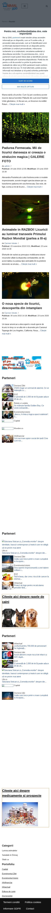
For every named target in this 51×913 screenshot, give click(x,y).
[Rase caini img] (20, 626)
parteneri (16, 37)
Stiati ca (5, 859)
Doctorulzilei (7, 896)
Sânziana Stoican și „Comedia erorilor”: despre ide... (24, 553)
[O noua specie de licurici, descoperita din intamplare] (25, 285)
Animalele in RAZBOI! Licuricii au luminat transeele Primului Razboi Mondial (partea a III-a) (25, 234)
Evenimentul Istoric (10, 878)
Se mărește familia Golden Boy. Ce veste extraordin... (29, 406)
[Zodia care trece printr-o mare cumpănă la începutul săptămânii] (7, 559)
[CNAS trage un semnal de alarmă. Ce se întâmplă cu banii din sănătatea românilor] (7, 388)
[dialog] (25, 60)
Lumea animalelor (9, 850)
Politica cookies (33, 902)
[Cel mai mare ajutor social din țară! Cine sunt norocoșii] (7, 439)
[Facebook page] (21, 369)
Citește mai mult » (17, 104)
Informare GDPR (12, 908)
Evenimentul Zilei (9, 873)
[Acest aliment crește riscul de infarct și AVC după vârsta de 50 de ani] (7, 655)
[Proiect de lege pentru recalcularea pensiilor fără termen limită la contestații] (7, 586)
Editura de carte (8, 891)
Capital (5, 869)
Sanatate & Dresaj (10, 855)
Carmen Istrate (11, 243)
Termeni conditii (11, 902)
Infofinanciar (7, 882)
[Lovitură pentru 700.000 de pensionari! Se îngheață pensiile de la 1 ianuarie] (7, 646)
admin (7, 166)
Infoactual (6, 887)
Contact (30, 908)
